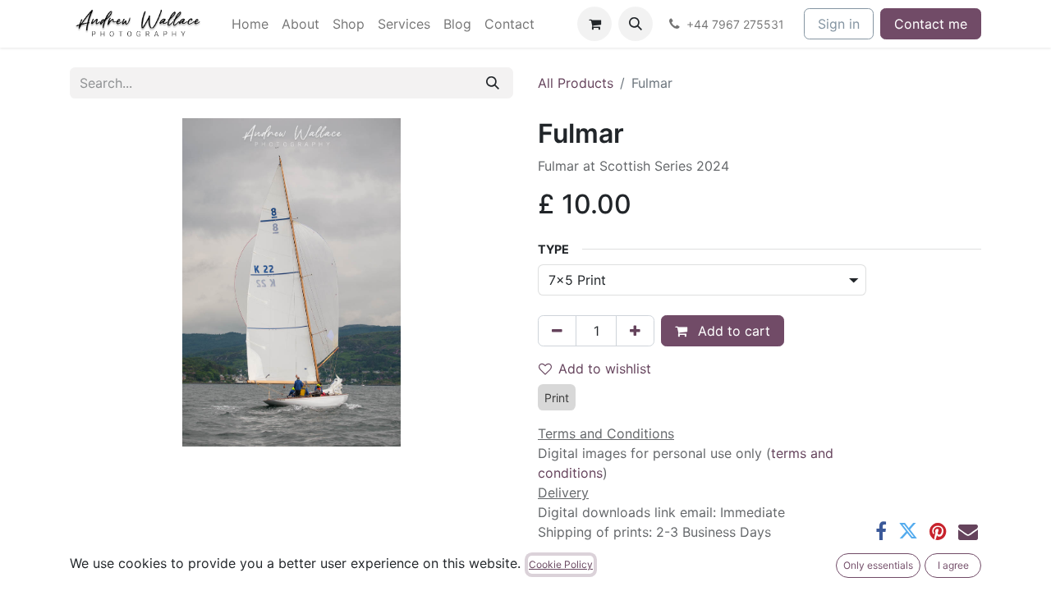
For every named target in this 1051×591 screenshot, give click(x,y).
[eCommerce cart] (594, 24)
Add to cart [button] (732, 331)
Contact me (930, 24)
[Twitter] (908, 531)
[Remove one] (557, 330)
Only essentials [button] (878, 565)
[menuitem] (250, 23)
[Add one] (635, 330)
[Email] (968, 531)
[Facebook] (881, 531)
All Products (575, 83)
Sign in (839, 24)
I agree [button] (953, 565)
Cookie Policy (561, 564)
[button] (635, 24)
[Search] (492, 82)
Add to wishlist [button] (604, 368)
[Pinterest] (938, 531)
